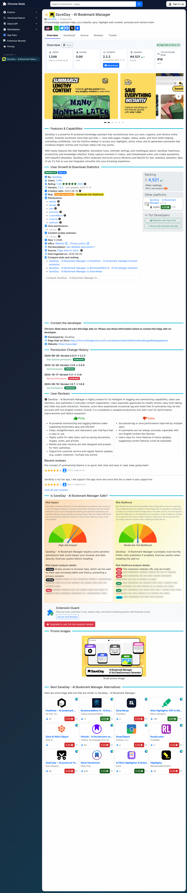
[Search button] (139, 4)
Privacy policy (78, 243)
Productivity (66, 19)
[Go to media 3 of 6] (112, 122)
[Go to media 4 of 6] (115, 122)
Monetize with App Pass (164, 220)
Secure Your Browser (67, 616)
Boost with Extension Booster (164, 226)
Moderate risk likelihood (89, 194)
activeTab (53, 212)
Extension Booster (16, 40)
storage (52, 205)
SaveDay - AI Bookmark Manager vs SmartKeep (75, 271)
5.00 (70, 183)
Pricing (10, 46)
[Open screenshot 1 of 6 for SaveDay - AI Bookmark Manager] (81, 96)
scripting (53, 219)
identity (52, 201)
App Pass (12, 35)
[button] (176, 4)
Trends (113, 35)
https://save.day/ (67, 344)
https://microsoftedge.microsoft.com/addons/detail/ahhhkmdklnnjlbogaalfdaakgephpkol (119, 340)
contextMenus (56, 215)
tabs (51, 208)
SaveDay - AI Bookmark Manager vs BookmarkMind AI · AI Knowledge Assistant (93, 267)
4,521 (155, 179)
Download (69, 35)
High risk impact (64, 194)
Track (69, 45)
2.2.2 (61, 187)
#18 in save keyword (156, 188)
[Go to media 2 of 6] (108, 122)
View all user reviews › (56, 489)
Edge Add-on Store (168, 45)
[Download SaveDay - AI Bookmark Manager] (114, 59)
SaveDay (52, 19)
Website (60, 243)
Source (84, 35)
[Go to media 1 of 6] (105, 122)
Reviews (98, 35)
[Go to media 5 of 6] (119, 122)
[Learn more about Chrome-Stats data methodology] (81, 250)
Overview (52, 35)
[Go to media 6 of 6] (122, 122)
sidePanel (53, 222)
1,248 (59, 180)
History (11, 55)
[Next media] (178, 96)
